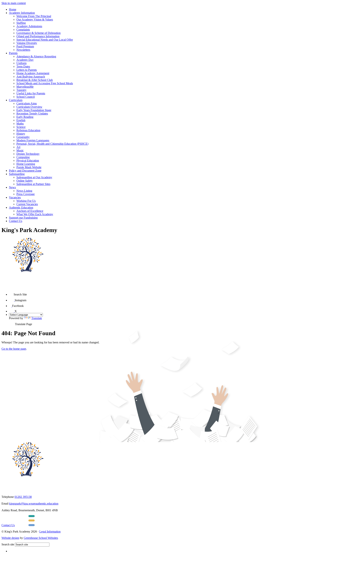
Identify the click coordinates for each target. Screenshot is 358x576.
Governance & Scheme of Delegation (38, 33)
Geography (23, 137)
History (20, 133)
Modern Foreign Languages (32, 140)
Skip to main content (13, 3)
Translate (36, 318)
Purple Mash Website (28, 167)
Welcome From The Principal (33, 16)
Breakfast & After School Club (34, 80)
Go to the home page (13, 348)
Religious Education (28, 130)
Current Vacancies (27, 204)
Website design (10, 537)
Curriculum (15, 100)
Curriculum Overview (29, 106)
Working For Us (26, 200)
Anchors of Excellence (29, 210)
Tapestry (21, 90)
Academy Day (25, 59)
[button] (11, 293)
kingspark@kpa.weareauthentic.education (33, 503)
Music (20, 150)
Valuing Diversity (26, 43)
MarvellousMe (25, 86)
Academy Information (22, 12)
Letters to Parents (26, 69)
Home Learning (25, 163)
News (12, 187)
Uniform (21, 63)
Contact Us (15, 221)
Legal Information (50, 531)
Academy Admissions (29, 26)
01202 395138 (23, 496)
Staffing (21, 22)
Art (18, 147)
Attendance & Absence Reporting (36, 56)
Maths (20, 123)
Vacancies (15, 197)
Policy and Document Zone (25, 170)
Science (21, 127)
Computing (23, 157)
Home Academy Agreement (32, 73)
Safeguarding (17, 174)
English (20, 120)
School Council (25, 96)
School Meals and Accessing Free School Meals (44, 83)
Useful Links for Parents (30, 93)
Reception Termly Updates (32, 113)
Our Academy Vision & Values (34, 19)
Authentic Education (21, 207)
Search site (7, 544)
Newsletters (23, 49)
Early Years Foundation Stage (33, 110)
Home (12, 9)
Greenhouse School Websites (41, 537)
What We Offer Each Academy (34, 214)
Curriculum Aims (26, 103)
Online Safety (24, 180)
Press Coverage (25, 194)
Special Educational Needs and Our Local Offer (44, 39)
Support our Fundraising (23, 217)
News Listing (24, 190)
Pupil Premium (25, 46)
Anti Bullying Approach (30, 76)
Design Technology (28, 153)
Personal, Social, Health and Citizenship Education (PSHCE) (52, 143)
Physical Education (27, 160)
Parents (13, 53)
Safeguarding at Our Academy (34, 177)
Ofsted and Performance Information (37, 36)
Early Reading (24, 116)
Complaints (23, 29)
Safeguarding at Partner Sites (33, 184)
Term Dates (23, 66)
